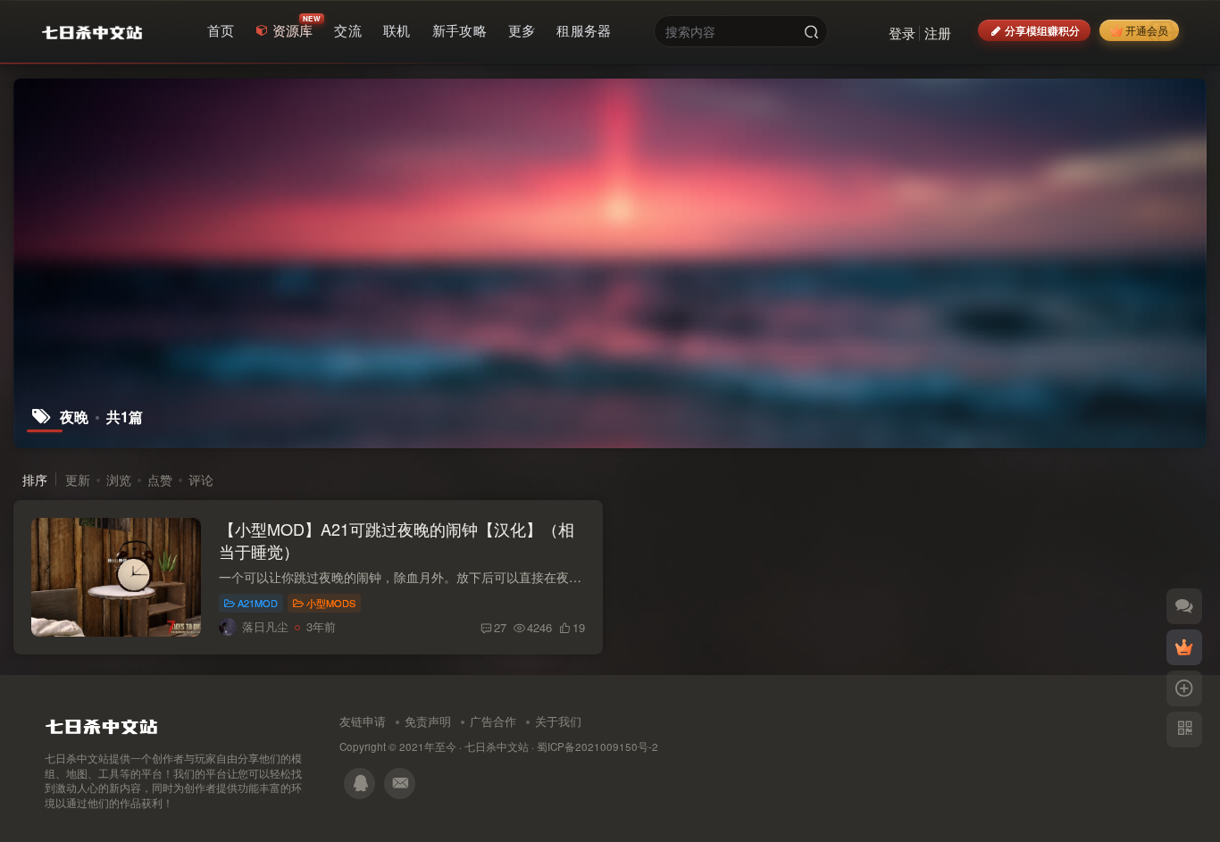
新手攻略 (459, 30)
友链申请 (362, 721)
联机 (397, 30)
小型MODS (330, 603)
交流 (348, 30)
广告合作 (493, 721)
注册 (937, 32)
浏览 (118, 479)
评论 (200, 479)
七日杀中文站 (496, 746)
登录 (902, 32)
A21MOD (258, 603)
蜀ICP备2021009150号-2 (597, 746)
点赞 (159, 479)
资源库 (292, 30)
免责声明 (428, 721)
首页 (221, 30)
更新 (77, 479)
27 (500, 627)
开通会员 (1146, 30)
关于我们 (558, 721)
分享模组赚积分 (1042, 30)
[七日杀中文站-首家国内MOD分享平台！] (101, 721)
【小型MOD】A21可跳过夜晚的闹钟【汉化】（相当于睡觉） (396, 540)
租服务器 (583, 30)
